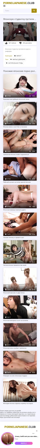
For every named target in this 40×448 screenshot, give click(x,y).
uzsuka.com (31, 412)
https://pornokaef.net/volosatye (10, 417)
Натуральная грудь (15, 63)
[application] (20, 31)
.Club (18, 3)
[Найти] (34, 11)
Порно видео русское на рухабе (10, 411)
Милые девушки (18, 59)
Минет (18, 56)
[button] (20, 32)
